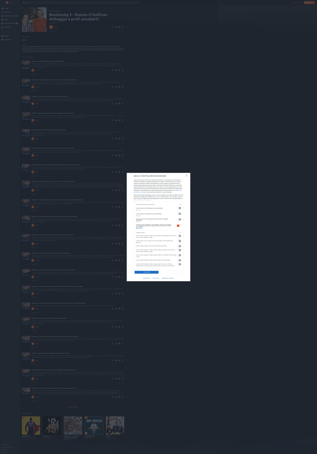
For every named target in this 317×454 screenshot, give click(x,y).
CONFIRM (147, 272)
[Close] (187, 176)
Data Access (156, 278)
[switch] (179, 208)
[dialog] (158, 227)
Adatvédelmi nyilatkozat (168, 278)
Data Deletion (146, 278)
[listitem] (158, 204)
